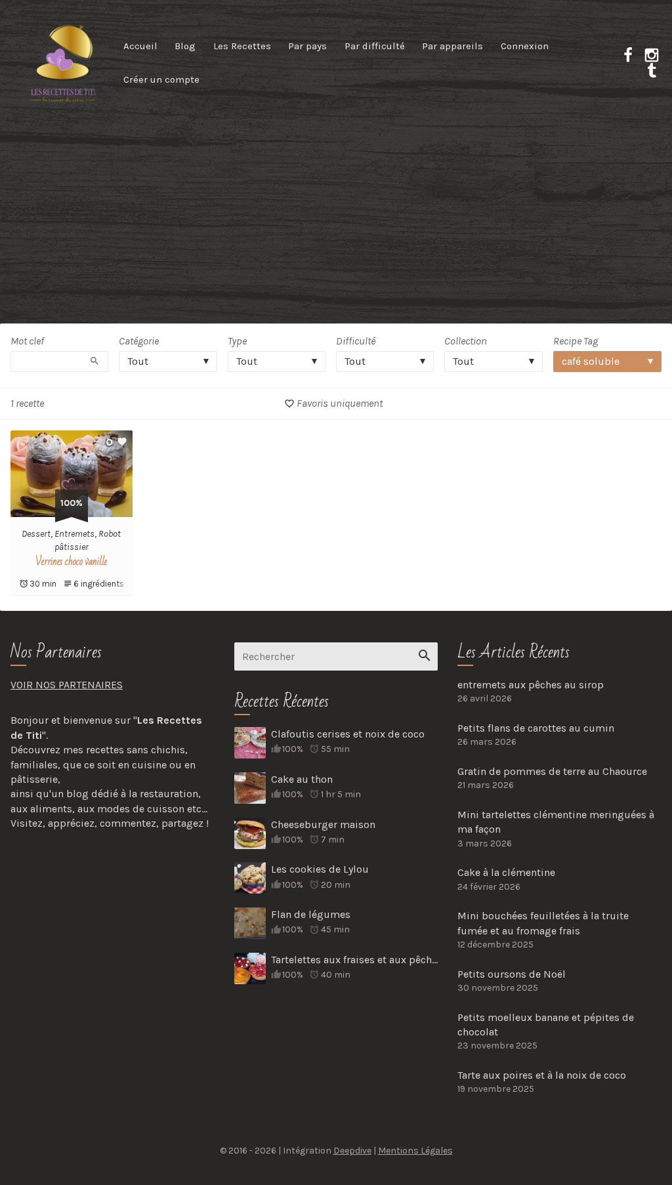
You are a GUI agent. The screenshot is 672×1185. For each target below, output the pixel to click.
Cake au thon (302, 779)
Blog (185, 46)
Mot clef (27, 341)
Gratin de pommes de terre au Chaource (552, 771)
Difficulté (355, 341)
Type (237, 341)
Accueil (140, 46)
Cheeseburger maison (323, 824)
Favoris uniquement (339, 403)
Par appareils (452, 46)
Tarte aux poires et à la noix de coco (541, 1075)
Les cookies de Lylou (320, 869)
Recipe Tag (575, 341)
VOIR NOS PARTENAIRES (66, 684)
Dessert (36, 533)
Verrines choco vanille (71, 562)
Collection (465, 341)
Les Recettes (242, 46)
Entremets (74, 533)
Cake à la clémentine (506, 872)
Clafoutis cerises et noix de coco (348, 734)
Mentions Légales (415, 1150)
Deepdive (352, 1150)
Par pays (307, 46)
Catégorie (139, 341)
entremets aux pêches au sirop (530, 684)
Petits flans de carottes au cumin (535, 728)
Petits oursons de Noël (511, 974)
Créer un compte (161, 79)
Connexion (525, 46)
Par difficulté (375, 46)
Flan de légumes (310, 914)
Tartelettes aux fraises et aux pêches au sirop (354, 959)
